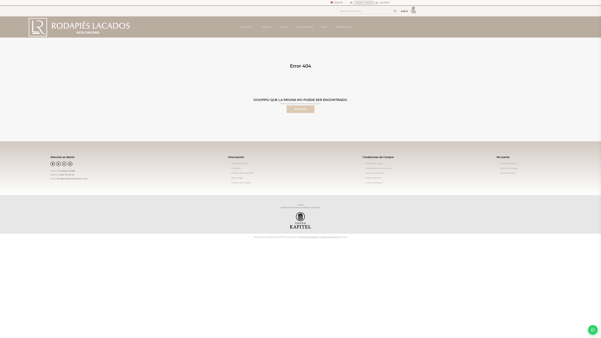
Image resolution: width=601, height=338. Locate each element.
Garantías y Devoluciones (378, 168)
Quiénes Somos (344, 27)
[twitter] (58, 163)
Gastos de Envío (374, 178)
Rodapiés (245, 27)
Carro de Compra (509, 168)
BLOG (325, 27)
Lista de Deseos (508, 173)
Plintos (284, 27)
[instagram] (70, 163)
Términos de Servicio (330, 237)
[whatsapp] (64, 163)
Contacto (236, 168)
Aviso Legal (237, 178)
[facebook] (52, 163)
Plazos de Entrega (375, 173)
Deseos (338, 2)
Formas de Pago (374, 163)
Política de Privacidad (308, 237)
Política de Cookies (241, 183)
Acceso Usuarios (508, 163)
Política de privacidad (242, 173)
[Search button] (395, 11)
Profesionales (305, 27)
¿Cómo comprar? (374, 183)
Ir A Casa (300, 109)
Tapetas (266, 27)
